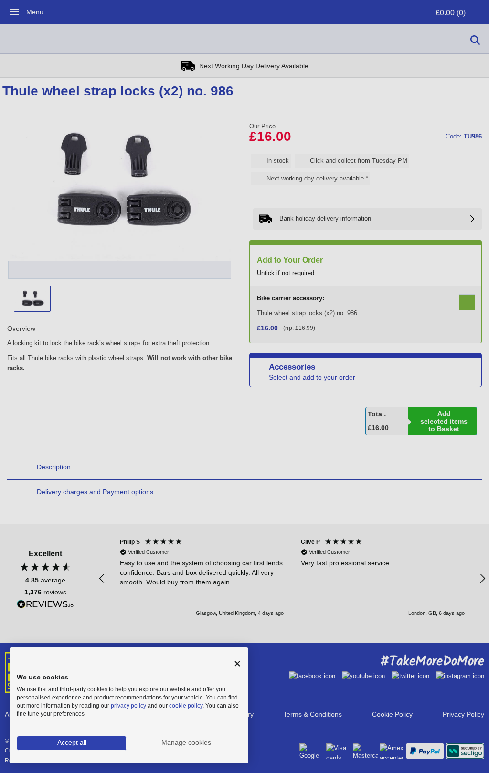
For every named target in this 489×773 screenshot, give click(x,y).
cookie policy (185, 705)
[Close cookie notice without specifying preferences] (237, 664)
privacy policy (128, 705)
